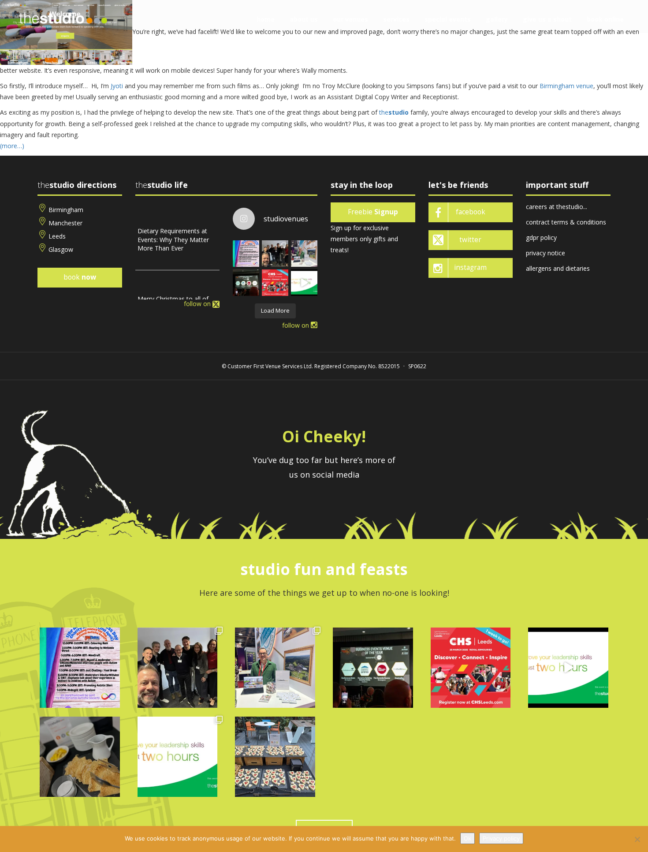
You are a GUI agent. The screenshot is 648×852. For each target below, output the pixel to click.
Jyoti (117, 86)
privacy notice (545, 253)
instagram (470, 267)
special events (448, 19)
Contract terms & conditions (566, 222)
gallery (497, 19)
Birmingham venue (566, 86)
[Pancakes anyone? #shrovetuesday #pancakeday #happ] (80, 757)
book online (605, 19)
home (266, 19)
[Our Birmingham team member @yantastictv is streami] (246, 253)
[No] (637, 839)
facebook (470, 212)
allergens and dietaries (558, 268)
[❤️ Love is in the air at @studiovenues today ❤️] (275, 757)
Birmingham (65, 210)
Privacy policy (501, 838)
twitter (470, 239)
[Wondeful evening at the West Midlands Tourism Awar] (246, 282)
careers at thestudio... (556, 206)
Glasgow (60, 249)
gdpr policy (541, 237)
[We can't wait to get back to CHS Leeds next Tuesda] (275, 282)
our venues (350, 19)
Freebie (373, 212)
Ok (467, 838)
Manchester (65, 223)
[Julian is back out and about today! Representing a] (304, 253)
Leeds (57, 236)
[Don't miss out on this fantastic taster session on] (304, 282)
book (79, 277)
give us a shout (547, 19)
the (394, 112)
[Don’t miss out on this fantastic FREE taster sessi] (178, 757)
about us (304, 19)
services (396, 19)
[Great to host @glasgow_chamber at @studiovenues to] (275, 253)
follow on (198, 303)
